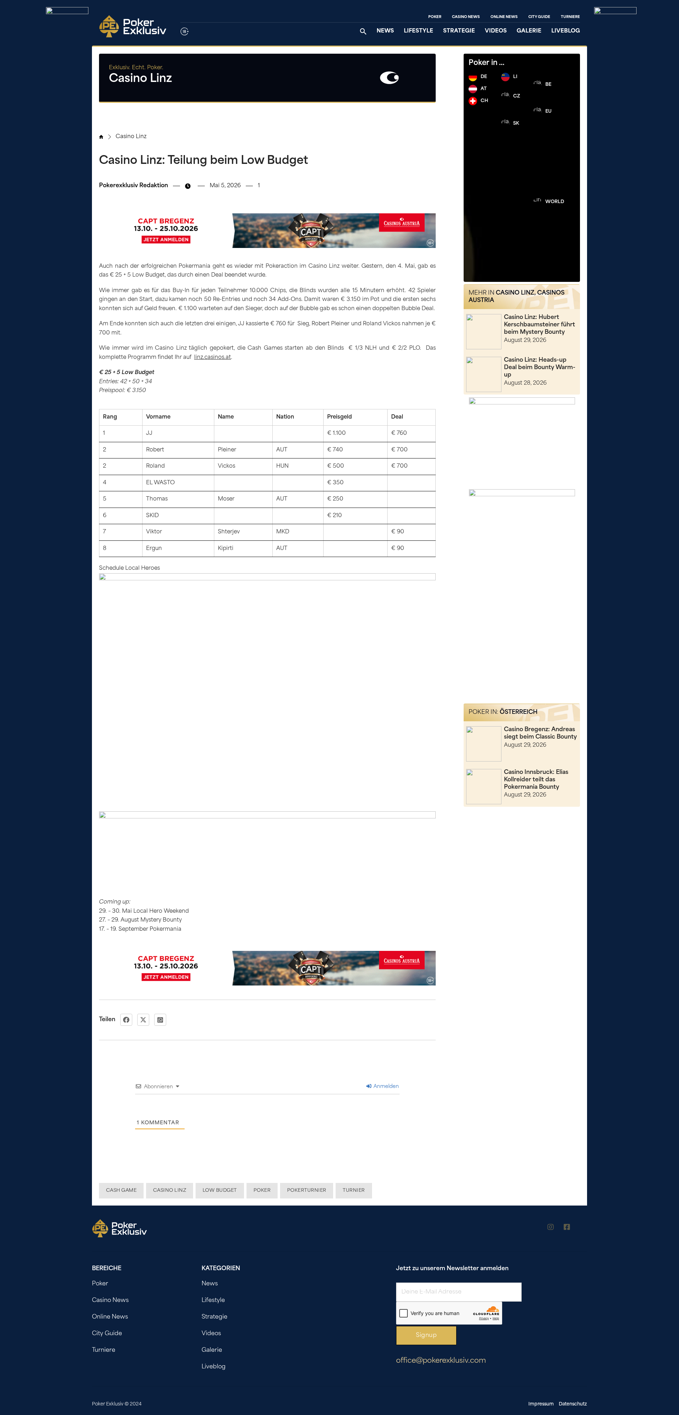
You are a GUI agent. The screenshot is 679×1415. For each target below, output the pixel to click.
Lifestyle (418, 31)
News (385, 31)
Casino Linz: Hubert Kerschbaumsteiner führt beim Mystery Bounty (539, 325)
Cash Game (121, 1190)
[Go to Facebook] (567, 1228)
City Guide (539, 17)
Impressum (541, 1404)
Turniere (570, 17)
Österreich (519, 712)
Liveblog (565, 31)
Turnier (354, 1190)
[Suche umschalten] (363, 31)
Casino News (466, 17)
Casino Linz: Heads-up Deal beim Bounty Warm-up (539, 367)
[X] (143, 1020)
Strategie (459, 31)
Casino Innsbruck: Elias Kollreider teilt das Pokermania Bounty (536, 780)
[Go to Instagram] (550, 1228)
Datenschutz (573, 1404)
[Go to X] (583, 1228)
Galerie (529, 31)
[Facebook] (126, 1020)
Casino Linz (131, 137)
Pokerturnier (306, 1190)
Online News (504, 17)
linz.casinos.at (212, 357)
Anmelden (385, 1086)
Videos (496, 31)
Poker (434, 17)
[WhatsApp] (160, 1020)
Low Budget (220, 1190)
